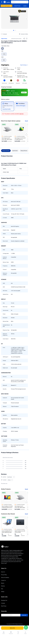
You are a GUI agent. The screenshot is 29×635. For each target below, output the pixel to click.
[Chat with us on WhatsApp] (26, 627)
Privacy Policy (4, 574)
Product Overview (6, 150)
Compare (3, 603)
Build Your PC (7, 5)
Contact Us (3, 580)
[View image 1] (13, 30)
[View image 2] (14, 30)
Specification (15, 150)
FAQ (2, 588)
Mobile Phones (17, 5)
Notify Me (12, 628)
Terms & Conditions (5, 577)
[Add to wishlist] (26, 38)
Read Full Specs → (24, 65)
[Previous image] (3, 19)
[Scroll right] (26, 133)
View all (26, 120)
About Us (3, 571)
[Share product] (24, 38)
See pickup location (6, 109)
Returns (2, 583)
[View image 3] (15, 30)
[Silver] (2, 48)
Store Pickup (3, 606)
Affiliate (2, 591)
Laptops (25, 5)
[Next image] (26, 19)
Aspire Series (4, 38)
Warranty (3, 586)
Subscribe (24, 615)
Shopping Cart (4, 600)
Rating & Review (24, 150)
